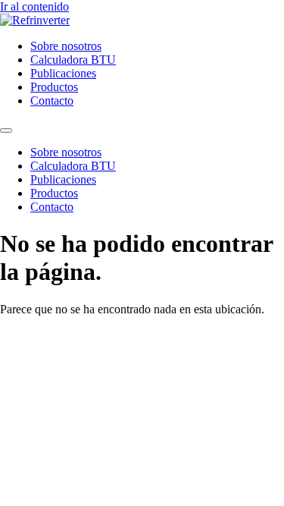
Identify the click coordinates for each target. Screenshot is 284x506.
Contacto (51, 100)
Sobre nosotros (65, 45)
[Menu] (6, 130)
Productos (54, 86)
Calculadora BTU (73, 59)
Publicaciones (63, 73)
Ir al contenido (34, 6)
